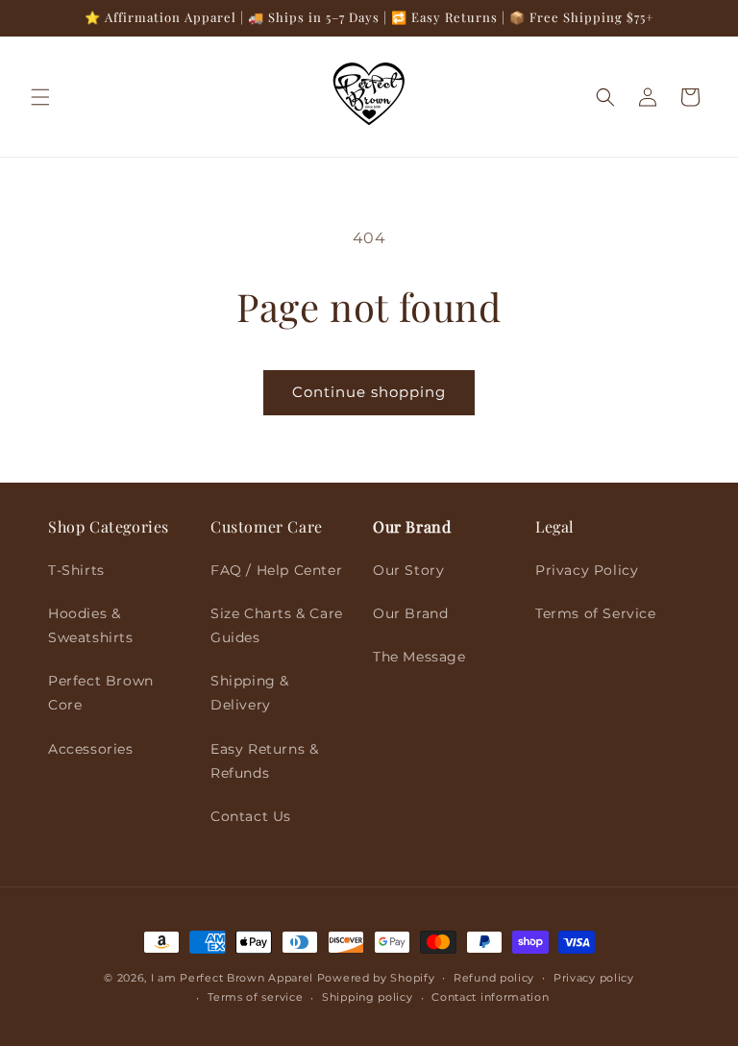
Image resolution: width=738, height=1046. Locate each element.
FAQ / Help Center (276, 570)
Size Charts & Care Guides (276, 625)
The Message (419, 656)
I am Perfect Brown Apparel (232, 977)
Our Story (408, 570)
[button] (40, 97)
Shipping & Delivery (249, 692)
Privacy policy (594, 977)
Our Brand (410, 613)
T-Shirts (76, 570)
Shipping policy (367, 997)
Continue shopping (369, 392)
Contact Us (250, 816)
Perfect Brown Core (101, 692)
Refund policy (494, 977)
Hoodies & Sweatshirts (91, 625)
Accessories (91, 749)
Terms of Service (595, 613)
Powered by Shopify (376, 977)
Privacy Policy (586, 570)
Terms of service (255, 997)
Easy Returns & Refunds (264, 761)
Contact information (490, 997)
